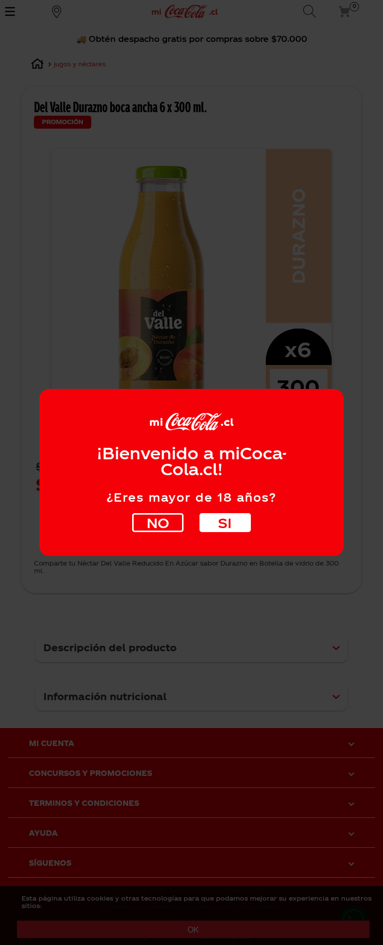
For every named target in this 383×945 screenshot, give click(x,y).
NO (158, 522)
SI (225, 522)
